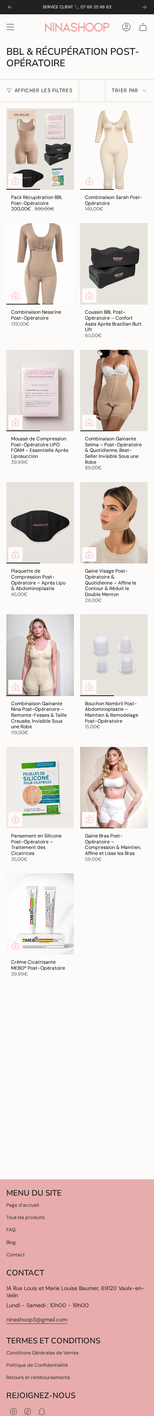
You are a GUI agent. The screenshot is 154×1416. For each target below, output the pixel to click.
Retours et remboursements (38, 1377)
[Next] (144, 7)
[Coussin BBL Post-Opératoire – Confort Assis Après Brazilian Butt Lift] (114, 264)
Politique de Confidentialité (37, 1365)
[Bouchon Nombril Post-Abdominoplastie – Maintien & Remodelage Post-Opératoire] (114, 655)
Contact (15, 1255)
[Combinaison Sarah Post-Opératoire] (114, 149)
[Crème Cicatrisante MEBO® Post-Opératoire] (40, 914)
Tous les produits (25, 1217)
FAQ (10, 1230)
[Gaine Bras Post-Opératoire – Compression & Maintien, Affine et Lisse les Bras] (114, 787)
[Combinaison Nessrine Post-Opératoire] (40, 264)
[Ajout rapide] (15, 181)
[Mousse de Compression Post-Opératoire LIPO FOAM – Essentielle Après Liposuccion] (40, 390)
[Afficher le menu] (10, 27)
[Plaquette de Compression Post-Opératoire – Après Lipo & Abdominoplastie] (40, 522)
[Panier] (143, 27)
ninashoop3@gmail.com (36, 1319)
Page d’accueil (22, 1205)
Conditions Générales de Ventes (42, 1353)
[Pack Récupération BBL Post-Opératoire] (40, 149)
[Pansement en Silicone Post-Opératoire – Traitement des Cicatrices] (40, 787)
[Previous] (9, 7)
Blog (11, 1242)
